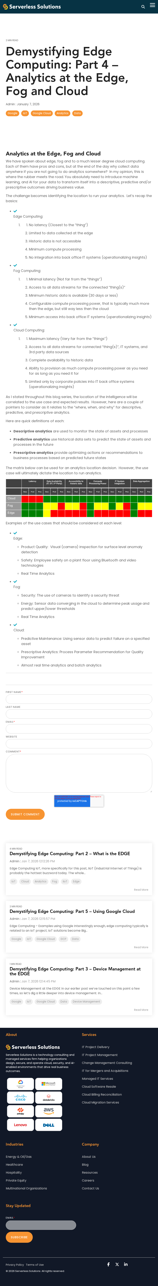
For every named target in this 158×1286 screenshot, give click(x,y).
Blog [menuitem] (85, 1164)
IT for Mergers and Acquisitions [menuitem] (105, 1071)
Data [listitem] (75, 939)
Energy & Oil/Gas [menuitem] (19, 1156)
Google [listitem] (16, 939)
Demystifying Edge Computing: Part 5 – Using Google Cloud (72, 911)
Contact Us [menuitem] (90, 1188)
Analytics (62, 113)
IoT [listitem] (13, 881)
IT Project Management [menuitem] (100, 1055)
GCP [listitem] (63, 939)
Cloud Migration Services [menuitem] (100, 1102)
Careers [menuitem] (88, 1180)
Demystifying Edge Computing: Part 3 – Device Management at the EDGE (75, 971)
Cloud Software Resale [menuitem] (99, 1086)
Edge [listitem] (76, 881)
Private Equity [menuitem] (16, 1180)
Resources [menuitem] (90, 1172)
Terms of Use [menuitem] (35, 1265)
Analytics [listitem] (40, 881)
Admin (11, 104)
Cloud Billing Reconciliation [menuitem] (102, 1094)
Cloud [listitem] (25, 881)
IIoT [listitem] (65, 881)
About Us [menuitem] (89, 1156)
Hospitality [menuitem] (14, 1172)
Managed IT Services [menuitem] (97, 1078)
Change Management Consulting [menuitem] (107, 1063)
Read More (141, 889)
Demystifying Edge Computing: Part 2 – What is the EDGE (70, 853)
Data (77, 113)
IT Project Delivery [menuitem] (95, 1047)
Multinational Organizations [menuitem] (26, 1188)
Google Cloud (42, 113)
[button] (152, 4)
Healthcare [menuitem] (14, 1164)
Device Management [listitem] (86, 1001)
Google (12, 113)
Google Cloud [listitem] (46, 939)
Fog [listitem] (54, 881)
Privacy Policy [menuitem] (15, 1265)
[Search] (143, 6)
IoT (25, 113)
